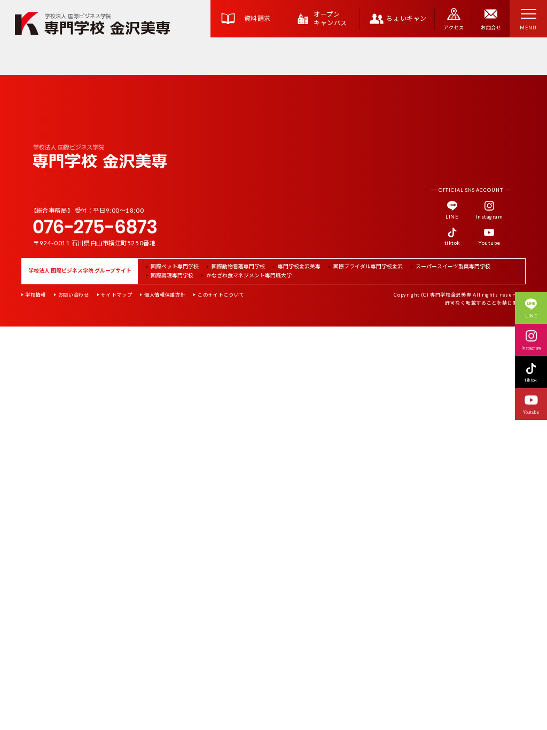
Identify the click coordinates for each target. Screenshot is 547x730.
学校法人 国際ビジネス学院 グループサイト (79, 270)
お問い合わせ (73, 294)
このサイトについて (221, 294)
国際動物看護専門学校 (238, 266)
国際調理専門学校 (172, 275)
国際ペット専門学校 (175, 266)
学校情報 (35, 294)
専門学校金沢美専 (299, 266)
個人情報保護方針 (164, 294)
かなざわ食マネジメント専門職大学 (249, 275)
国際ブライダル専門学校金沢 (368, 266)
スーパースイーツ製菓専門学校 (453, 266)
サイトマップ (116, 294)
